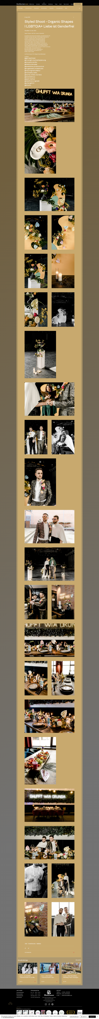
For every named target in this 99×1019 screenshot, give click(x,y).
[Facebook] (49, 1004)
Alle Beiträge (20, 8)
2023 (26, 943)
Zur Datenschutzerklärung (8, 1017)
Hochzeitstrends (28, 8)
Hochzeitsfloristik (20, 992)
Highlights (39, 943)
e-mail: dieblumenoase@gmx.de (64, 995)
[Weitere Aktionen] (73, 17)
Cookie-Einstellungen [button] (74, 1016)
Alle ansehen (78, 960)
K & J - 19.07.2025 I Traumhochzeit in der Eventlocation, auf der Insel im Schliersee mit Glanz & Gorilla (49, 976)
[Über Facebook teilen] (25, 948)
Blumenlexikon (44, 8)
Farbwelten (52, 8)
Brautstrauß (36, 8)
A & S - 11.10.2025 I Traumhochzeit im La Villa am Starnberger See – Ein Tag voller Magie (27, 976)
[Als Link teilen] (28, 948)
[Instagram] (46, 1004)
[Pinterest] (52, 1004)
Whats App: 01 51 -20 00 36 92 (63, 993)
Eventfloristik (19, 997)
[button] (44, 3)
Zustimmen (92, 1016)
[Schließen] (97, 1016)
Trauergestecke (19, 995)
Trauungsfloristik (59, 8)
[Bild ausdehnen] (49, 105)
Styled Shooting (31, 943)
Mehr (66, 8)
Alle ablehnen (84, 1016)
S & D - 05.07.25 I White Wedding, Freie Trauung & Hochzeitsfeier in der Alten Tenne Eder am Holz (71, 976)
